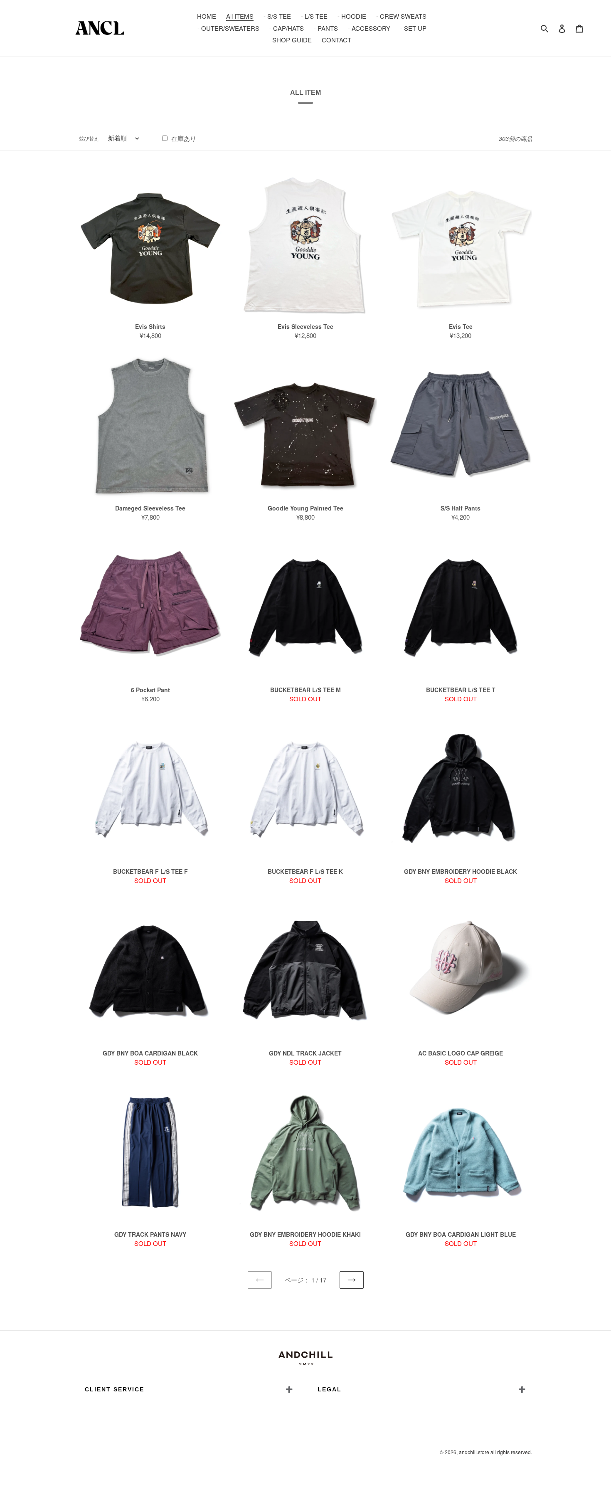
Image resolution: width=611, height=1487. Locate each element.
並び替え (89, 138)
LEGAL (422, 1389)
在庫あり (183, 138)
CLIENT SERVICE (189, 1389)
